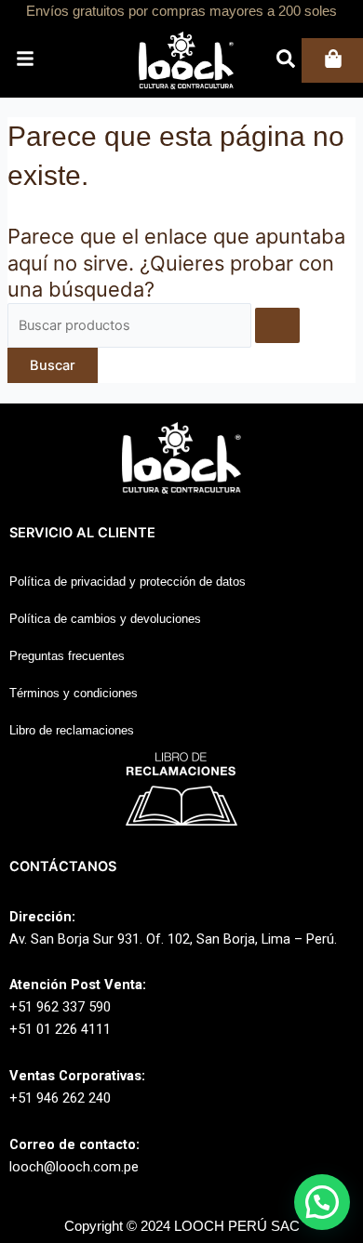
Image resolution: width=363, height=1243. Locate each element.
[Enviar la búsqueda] (277, 326)
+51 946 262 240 (60, 1098)
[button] (322, 1202)
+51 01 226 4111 (60, 1029)
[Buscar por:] (153, 325)
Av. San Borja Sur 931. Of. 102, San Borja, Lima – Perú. (173, 939)
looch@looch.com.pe (74, 1166)
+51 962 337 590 (60, 1006)
